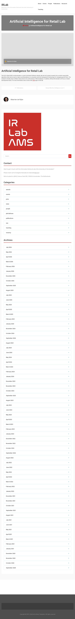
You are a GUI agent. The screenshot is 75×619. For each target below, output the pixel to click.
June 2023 (9, 410)
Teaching (40, 9)
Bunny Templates (40, 614)
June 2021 (9, 525)
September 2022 (11, 453)
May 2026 (9, 252)
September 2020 (11, 568)
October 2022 (10, 448)
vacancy (8, 232)
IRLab (4, 4)
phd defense (9, 213)
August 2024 (9, 343)
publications (9, 218)
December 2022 (10, 438)
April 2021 (9, 534)
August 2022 (9, 458)
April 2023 (9, 419)
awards (8, 189)
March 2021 (9, 539)
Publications (56, 3)
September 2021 (11, 510)
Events (45, 3)
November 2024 (10, 328)
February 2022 (10, 486)
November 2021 (10, 501)
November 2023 (10, 386)
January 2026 (10, 271)
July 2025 (9, 295)
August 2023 (9, 400)
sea (7, 223)
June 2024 (9, 352)
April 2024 (9, 362)
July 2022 (9, 462)
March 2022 (9, 481)
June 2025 (9, 300)
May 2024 (9, 357)
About (39, 3)
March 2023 (9, 424)
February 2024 (10, 371)
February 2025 (10, 319)
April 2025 (9, 309)
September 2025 (11, 285)
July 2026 (9, 247)
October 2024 (10, 333)
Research (64, 3)
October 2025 (10, 281)
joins (7, 199)
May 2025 (9, 304)
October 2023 (10, 391)
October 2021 (10, 505)
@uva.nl (37, 172)
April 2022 (9, 477)
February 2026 (10, 266)
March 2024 (9, 367)
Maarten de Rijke (11, 61)
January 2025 (10, 324)
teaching (8, 228)
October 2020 (10, 563)
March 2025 (9, 314)
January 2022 (10, 491)
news (7, 204)
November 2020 (10, 558)
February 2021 (10, 544)
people (8, 208)
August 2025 (9, 290)
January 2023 (10, 434)
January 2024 (10, 376)
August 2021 (9, 515)
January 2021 (10, 548)
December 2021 (10, 496)
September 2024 (11, 338)
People (50, 3)
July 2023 (9, 405)
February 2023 (10, 429)
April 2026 (9, 257)
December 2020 (10, 553)
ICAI (34, 80)
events (8, 194)
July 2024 (9, 348)
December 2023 (10, 381)
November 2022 (10, 443)
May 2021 (9, 529)
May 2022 (9, 472)
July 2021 (9, 520)
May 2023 (9, 414)
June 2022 (9, 467)
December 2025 (10, 276)
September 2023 (11, 395)
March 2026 (9, 261)
